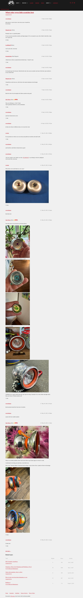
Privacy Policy (32, 593)
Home (7, 593)
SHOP (17, 3)
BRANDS (24, 3)
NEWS (42, 3)
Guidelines (17, 593)
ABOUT (48, 3)
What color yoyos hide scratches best (20, 12)
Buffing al (8, 582)
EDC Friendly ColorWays (12, 561)
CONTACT (55, 3)
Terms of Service (24, 593)
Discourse (13, 596)
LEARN (31, 3)
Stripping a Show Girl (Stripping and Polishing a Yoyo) (19, 566)
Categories (11, 593)
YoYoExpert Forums (5, 9)
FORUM (37, 3)
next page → (8, 551)
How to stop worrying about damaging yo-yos (16, 577)
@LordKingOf (26, 157)
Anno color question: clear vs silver (14, 572)
